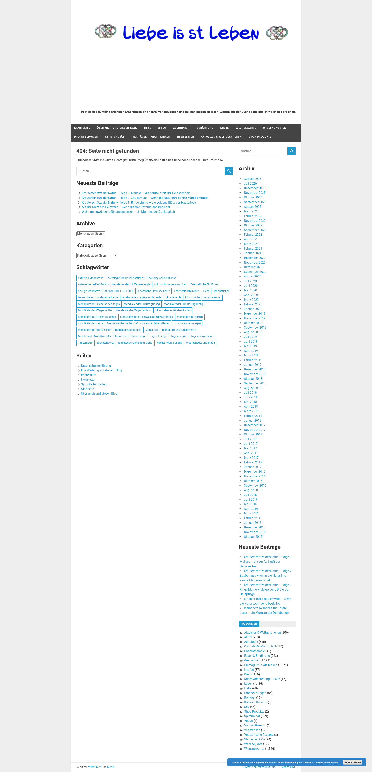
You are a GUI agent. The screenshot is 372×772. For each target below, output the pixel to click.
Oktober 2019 (253, 323)
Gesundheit (181, 128)
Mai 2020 (250, 290)
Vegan (248, 721)
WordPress (94, 767)
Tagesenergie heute (202, 336)
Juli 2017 (250, 439)
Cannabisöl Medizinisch (260, 646)
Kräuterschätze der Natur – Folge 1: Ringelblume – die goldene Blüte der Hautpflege (139, 202)
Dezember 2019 (254, 313)
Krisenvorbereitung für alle (262, 679)
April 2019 (251, 351)
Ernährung (205, 128)
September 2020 (255, 272)
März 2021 (251, 244)
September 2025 (255, 202)
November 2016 (255, 476)
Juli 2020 (250, 281)
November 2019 (255, 318)
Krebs (224, 128)
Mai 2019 (250, 346)
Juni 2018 (251, 397)
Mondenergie (173, 297)
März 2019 (251, 355)
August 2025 (252, 207)
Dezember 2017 (254, 425)
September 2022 (255, 230)
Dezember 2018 (254, 369)
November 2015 (255, 532)
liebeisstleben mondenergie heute (98, 297)
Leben (162, 128)
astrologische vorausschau (170, 284)
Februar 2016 (253, 518)
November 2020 (255, 262)
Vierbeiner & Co (254, 739)
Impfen (249, 670)
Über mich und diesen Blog (117, 128)
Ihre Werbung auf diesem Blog (101, 370)
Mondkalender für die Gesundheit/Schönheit (146, 316)
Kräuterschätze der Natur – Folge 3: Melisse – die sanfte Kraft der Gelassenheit (136, 193)
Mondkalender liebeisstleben (153, 323)
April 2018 (251, 406)
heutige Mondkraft (89, 291)
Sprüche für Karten (94, 384)
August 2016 (252, 490)
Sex (246, 707)
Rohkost (249, 697)
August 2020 (252, 276)
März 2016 (251, 513)
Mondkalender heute (119, 323)
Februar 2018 (253, 416)
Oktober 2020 (253, 267)
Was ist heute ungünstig (200, 342)
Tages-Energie (158, 336)
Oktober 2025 (253, 197)
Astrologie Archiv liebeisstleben (126, 278)
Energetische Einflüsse (204, 284)
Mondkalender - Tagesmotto (95, 310)
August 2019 (252, 332)
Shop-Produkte (260, 137)
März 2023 (251, 211)
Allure (248, 637)
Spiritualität (114, 137)
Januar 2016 (252, 523)
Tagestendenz (105, 342)
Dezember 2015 (254, 527)
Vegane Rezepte (255, 725)
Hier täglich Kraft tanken (150, 137)
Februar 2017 (253, 462)
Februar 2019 (253, 360)
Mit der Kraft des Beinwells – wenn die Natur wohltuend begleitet (126, 207)
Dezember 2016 (254, 471)
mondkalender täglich (128, 329)
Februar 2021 (253, 248)
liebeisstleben (222, 291)
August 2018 (252, 388)
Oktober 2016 (253, 481)
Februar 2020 (253, 304)
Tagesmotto (85, 342)
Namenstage (138, 336)
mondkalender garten (190, 316)
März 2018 (251, 411)
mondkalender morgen (187, 323)
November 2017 (255, 430)
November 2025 (255, 193)
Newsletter (185, 137)
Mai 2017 (250, 448)
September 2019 (255, 327)
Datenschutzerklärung (96, 366)
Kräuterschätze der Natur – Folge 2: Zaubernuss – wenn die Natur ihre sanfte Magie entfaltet (145, 198)
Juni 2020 (251, 286)
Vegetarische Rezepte (258, 735)
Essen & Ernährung (257, 656)
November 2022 (255, 220)
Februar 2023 (253, 216)
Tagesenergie (179, 336)
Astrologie (251, 642)
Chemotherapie (254, 651)
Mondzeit (121, 336)
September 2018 (255, 383)
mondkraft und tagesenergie (179, 329)
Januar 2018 (252, 420)
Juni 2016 (251, 499)
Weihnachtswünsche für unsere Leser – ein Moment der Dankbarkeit (128, 212)
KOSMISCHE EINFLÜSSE (119, 291)
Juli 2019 (250, 337)
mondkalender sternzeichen (94, 329)
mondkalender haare (90, 323)
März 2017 (251, 457)
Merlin (111, 767)
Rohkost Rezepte (255, 702)
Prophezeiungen (86, 137)
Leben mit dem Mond (186, 291)
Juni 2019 (251, 341)
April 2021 (251, 239)
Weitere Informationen (327, 762)
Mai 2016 (250, 504)
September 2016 (255, 485)
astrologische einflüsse (162, 278)
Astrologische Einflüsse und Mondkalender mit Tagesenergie (114, 284)
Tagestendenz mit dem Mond (135, 342)
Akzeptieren (352, 762)
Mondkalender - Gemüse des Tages (99, 304)
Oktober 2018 (253, 378)
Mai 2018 (250, 402)
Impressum (88, 375)
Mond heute (192, 297)
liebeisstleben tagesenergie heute (141, 297)
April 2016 (251, 509)
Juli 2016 (250, 495)
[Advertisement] (188, 78)
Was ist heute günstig (169, 342)
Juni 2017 (251, 444)
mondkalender (212, 297)
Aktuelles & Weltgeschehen (221, 137)
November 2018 (255, 374)
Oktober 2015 (253, 536)
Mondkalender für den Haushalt (97, 316)
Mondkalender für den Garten (173, 310)
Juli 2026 (250, 183)
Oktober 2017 (253, 434)
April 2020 (251, 295)
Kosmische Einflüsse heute (154, 291)
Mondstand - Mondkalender (94, 336)
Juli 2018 (250, 392)
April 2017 (251, 453)
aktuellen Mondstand (90, 278)
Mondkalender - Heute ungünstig (183, 304)
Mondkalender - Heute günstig (142, 304)
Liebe (147, 128)
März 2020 (251, 299)
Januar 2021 (252, 253)
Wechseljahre (246, 128)
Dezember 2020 (254, 258)
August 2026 (252, 179)
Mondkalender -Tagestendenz (133, 310)
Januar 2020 (252, 309)
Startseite (82, 128)
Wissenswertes (274, 128)
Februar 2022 (253, 234)
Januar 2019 (252, 365)
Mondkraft (151, 329)
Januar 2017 (252, 467)
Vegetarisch (252, 730)
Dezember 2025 (254, 188)
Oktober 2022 (253, 225)
